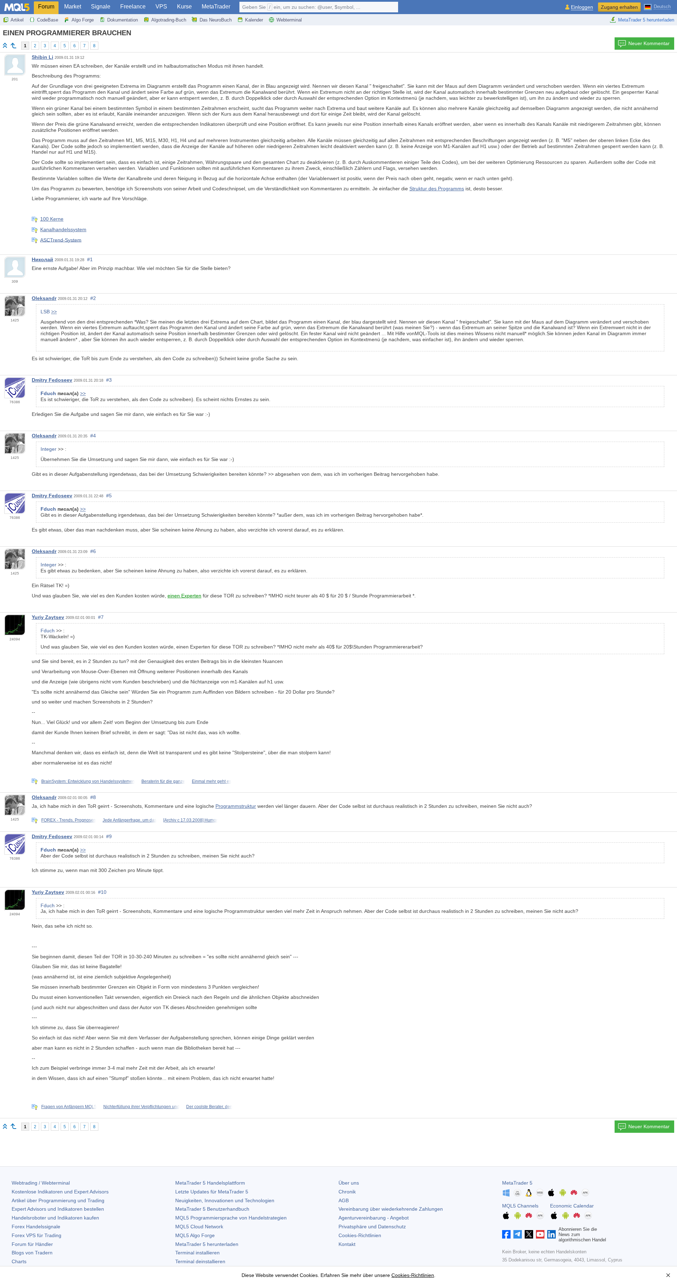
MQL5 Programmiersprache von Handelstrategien (231, 1218)
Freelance (133, 7)
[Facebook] (506, 1234)
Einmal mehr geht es (211, 781)
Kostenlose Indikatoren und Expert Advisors (60, 1191)
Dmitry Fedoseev (52, 380)
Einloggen (582, 7)
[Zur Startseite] (5, 45)
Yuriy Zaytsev (48, 617)
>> (54, 311)
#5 (109, 495)
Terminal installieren (197, 1252)
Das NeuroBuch (216, 20)
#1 (90, 259)
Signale (100, 7)
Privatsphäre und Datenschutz (372, 1226)
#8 (93, 797)
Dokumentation (122, 20)
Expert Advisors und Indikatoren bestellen (58, 1209)
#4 (93, 435)
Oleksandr (44, 298)
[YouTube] (540, 1234)
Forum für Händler (32, 1244)
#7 (101, 617)
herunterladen (206, 1244)
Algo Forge (83, 20)
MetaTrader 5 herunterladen (646, 20)
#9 (109, 836)
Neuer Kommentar (649, 43)
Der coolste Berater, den (209, 1106)
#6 (93, 551)
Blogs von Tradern (32, 1252)
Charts (19, 1261)
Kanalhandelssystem (63, 229)
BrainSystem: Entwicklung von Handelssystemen (88, 781)
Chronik (347, 1191)
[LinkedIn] (551, 1234)
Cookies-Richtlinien (359, 1235)
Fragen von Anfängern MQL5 (69, 1106)
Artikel (17, 20)
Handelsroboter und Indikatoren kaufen (55, 1218)
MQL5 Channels (520, 1206)
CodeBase (47, 20)
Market (72, 7)
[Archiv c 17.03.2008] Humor (190, 820)
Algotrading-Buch (168, 20)
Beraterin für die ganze (163, 781)
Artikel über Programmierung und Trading (58, 1200)
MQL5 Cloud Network (199, 1226)
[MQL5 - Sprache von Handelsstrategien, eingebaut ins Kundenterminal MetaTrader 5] (17, 7)
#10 (102, 892)
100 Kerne (51, 219)
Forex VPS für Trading (36, 1235)
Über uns (348, 1183)
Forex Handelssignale (36, 1226)
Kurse (184, 7)
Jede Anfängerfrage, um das (130, 820)
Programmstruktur (235, 806)
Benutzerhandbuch (212, 1209)
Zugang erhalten (619, 7)
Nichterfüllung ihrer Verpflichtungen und (141, 1106)
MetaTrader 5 (517, 1183)
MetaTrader (216, 7)
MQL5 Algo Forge (195, 1235)
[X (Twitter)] (529, 1234)
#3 (109, 380)
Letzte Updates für (211, 1191)
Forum (46, 7)
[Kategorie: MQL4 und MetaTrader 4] (13, 45)
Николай (42, 259)
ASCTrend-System (60, 239)
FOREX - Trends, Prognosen (68, 820)
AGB (343, 1200)
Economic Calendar (572, 1206)
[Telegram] (517, 1234)
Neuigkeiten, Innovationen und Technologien (224, 1200)
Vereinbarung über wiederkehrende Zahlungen (390, 1209)
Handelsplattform (210, 1183)
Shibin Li (42, 57)
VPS (161, 7)
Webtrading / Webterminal (41, 1183)
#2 (93, 298)
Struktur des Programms (436, 188)
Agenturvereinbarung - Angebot (373, 1218)
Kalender (254, 20)
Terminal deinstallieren (200, 1261)
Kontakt (346, 1244)
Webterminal (289, 20)
